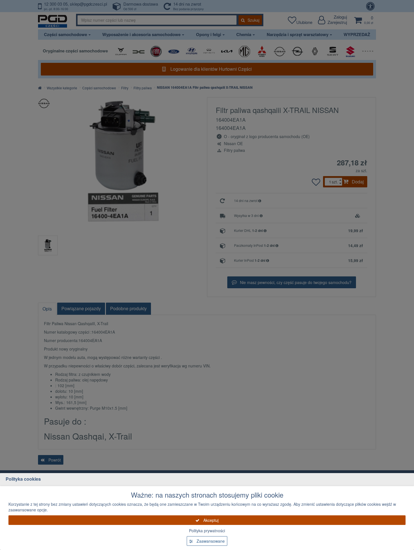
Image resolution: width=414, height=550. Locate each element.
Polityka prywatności (207, 530)
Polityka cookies (23, 479)
